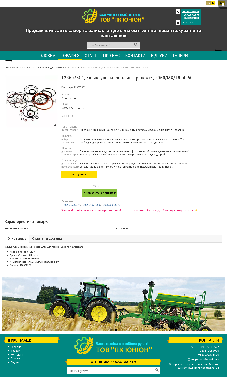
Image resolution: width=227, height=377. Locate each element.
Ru (213, 3)
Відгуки (159, 55)
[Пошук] (136, 44)
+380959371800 (190, 18)
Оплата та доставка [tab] (47, 238)
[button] (18, 304)
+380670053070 (190, 14)
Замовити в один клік (100, 193)
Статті (91, 55)
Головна (46, 55)
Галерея (181, 55)
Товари (69, 55)
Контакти (135, 55)
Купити (80, 174)
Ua (208, 3)
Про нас (111, 55)
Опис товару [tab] (16, 238)
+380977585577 (190, 11)
